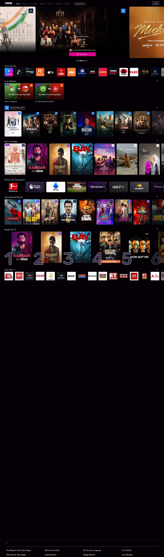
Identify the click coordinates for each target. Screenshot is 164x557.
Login (156, 3)
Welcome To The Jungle (16, 555)
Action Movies (50, 555)
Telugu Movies (89, 555)
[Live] (16, 174)
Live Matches (127, 555)
